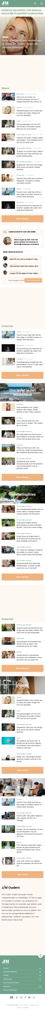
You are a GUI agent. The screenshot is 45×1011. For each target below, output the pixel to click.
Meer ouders (22, 770)
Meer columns (22, 375)
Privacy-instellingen (10, 990)
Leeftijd (5, 975)
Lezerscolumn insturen (11, 983)
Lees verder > (27, 241)
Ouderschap (7, 979)
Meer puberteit (22, 668)
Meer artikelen (22, 219)
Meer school (22, 874)
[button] (38, 968)
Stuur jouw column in (33, 280)
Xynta (26, 1008)
